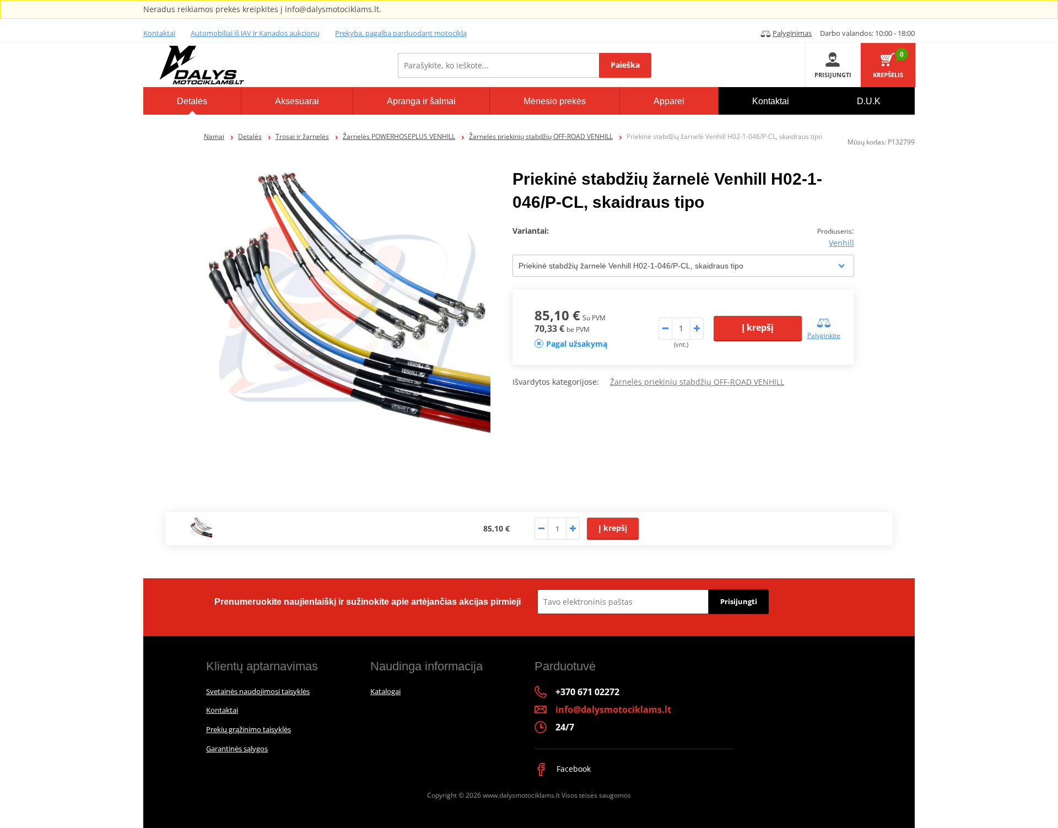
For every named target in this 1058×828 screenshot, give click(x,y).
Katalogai (385, 691)
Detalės (250, 136)
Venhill (841, 243)
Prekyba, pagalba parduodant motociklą (401, 33)
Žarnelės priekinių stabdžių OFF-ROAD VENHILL (541, 136)
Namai (214, 136)
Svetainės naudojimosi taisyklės (258, 691)
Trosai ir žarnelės (302, 136)
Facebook (572, 769)
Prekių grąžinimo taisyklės (248, 729)
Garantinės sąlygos (237, 749)
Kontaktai (159, 33)
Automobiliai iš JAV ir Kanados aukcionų (255, 33)
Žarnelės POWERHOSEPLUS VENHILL (399, 136)
